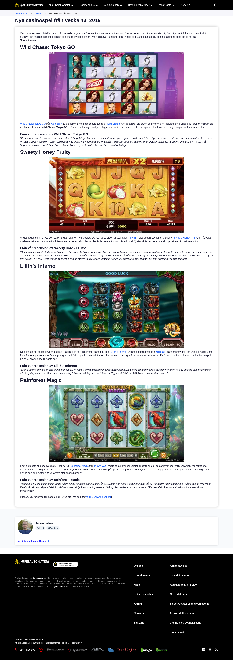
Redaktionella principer (184, 584)
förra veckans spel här (98, 497)
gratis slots (58, 586)
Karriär (138, 603)
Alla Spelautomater (59, 5)
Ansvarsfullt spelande (183, 613)
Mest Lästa (165, 5)
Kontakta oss (142, 575)
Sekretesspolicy (143, 594)
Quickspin (56, 123)
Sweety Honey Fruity (185, 237)
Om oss (138, 565)
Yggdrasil (160, 352)
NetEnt (134, 237)
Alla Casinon (111, 5)
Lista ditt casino (179, 575)
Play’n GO (100, 466)
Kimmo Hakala (44, 523)
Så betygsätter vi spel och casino (190, 603)
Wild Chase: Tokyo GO (33, 123)
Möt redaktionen (179, 594)
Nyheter (185, 5)
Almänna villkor (179, 565)
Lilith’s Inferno (119, 352)
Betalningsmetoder (138, 5)
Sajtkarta (139, 622)
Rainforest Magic (79, 466)
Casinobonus (87, 5)
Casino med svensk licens (185, 622)
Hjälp (137, 584)
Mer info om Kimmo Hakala (32, 541)
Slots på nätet (178, 632)
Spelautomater (21, 13)
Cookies (139, 613)
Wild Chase (113, 123)
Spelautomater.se (39, 578)
